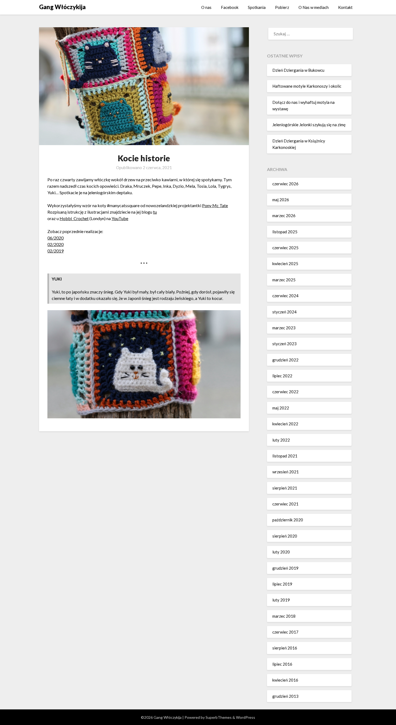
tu (155, 211)
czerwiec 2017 (285, 632)
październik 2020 (287, 519)
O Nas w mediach (313, 7)
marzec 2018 (284, 616)
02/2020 (55, 244)
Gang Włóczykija (62, 7)
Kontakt (345, 7)
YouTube (120, 218)
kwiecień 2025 (285, 263)
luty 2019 (281, 599)
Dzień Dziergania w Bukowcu (298, 70)
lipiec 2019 (282, 584)
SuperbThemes (219, 717)
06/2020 (55, 237)
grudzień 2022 (285, 359)
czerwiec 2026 (285, 183)
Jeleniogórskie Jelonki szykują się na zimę (309, 124)
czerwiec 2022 (285, 391)
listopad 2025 (284, 231)
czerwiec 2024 (285, 295)
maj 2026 (280, 199)
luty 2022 (281, 439)
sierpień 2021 (284, 487)
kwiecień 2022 (285, 423)
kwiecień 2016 (285, 680)
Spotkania (257, 7)
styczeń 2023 (284, 343)
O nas (206, 7)
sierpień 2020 (284, 536)
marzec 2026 (284, 215)
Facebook (229, 7)
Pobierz (282, 7)
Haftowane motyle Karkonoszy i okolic (306, 86)
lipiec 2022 (282, 375)
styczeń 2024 (284, 311)
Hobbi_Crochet (74, 218)
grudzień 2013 (285, 696)
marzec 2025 (284, 279)
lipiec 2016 (282, 664)
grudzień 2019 (285, 568)
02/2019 (55, 250)
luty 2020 (281, 551)
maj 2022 (280, 407)
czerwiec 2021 (285, 503)
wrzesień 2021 (285, 471)
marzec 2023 (284, 327)
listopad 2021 (284, 455)
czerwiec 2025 (285, 247)
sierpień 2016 (284, 647)
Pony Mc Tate (215, 205)
